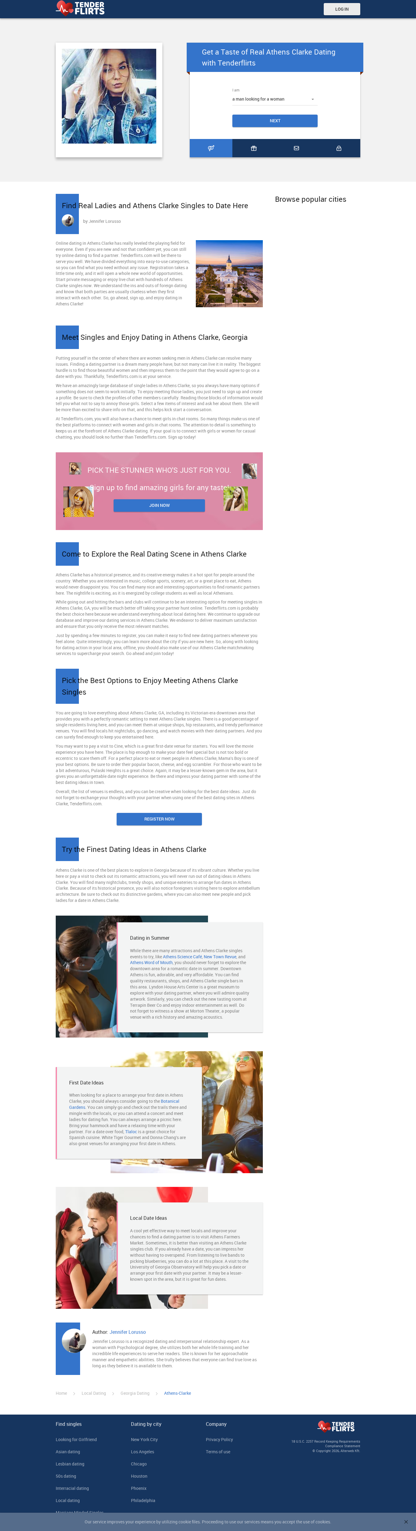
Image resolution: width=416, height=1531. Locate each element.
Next (275, 120)
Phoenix (138, 1488)
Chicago (139, 1464)
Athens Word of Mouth (151, 962)
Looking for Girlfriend (76, 1439)
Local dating (68, 1500)
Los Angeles (142, 1451)
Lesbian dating (70, 1464)
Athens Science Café (182, 957)
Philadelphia (143, 1500)
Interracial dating (72, 1488)
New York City (144, 1439)
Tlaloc (131, 1131)
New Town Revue (220, 957)
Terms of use (218, 1451)
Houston (139, 1476)
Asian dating (68, 1451)
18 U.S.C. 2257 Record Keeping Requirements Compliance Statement (325, 1443)
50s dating (66, 1476)
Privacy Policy (219, 1439)
